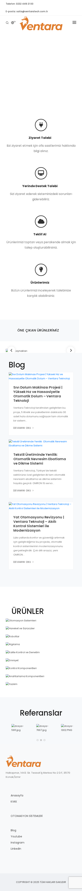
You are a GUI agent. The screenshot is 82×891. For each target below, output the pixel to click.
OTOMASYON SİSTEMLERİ (27, 816)
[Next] (70, 350)
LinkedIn (16, 849)
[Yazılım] (41, 684)
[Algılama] (41, 644)
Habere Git (41, 83)
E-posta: (27, 11)
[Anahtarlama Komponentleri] (41, 676)
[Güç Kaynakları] (41, 351)
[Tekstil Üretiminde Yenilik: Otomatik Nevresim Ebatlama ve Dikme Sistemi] (41, 443)
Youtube (16, 836)
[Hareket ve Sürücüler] (41, 628)
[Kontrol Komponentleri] (41, 668)
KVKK (14, 801)
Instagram (17, 842)
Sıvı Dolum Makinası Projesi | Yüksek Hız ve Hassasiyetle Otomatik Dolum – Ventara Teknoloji (37, 394)
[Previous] (11, 350)
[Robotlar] (41, 636)
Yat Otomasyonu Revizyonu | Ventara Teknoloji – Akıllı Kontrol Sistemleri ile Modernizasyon (38, 524)
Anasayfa (17, 795)
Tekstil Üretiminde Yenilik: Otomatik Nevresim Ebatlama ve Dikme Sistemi (39, 459)
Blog (13, 830)
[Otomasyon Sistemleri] (41, 621)
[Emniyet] (41, 660)
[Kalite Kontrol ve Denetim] (41, 652)
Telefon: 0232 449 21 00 (19, 3)
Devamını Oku (22, 428)
